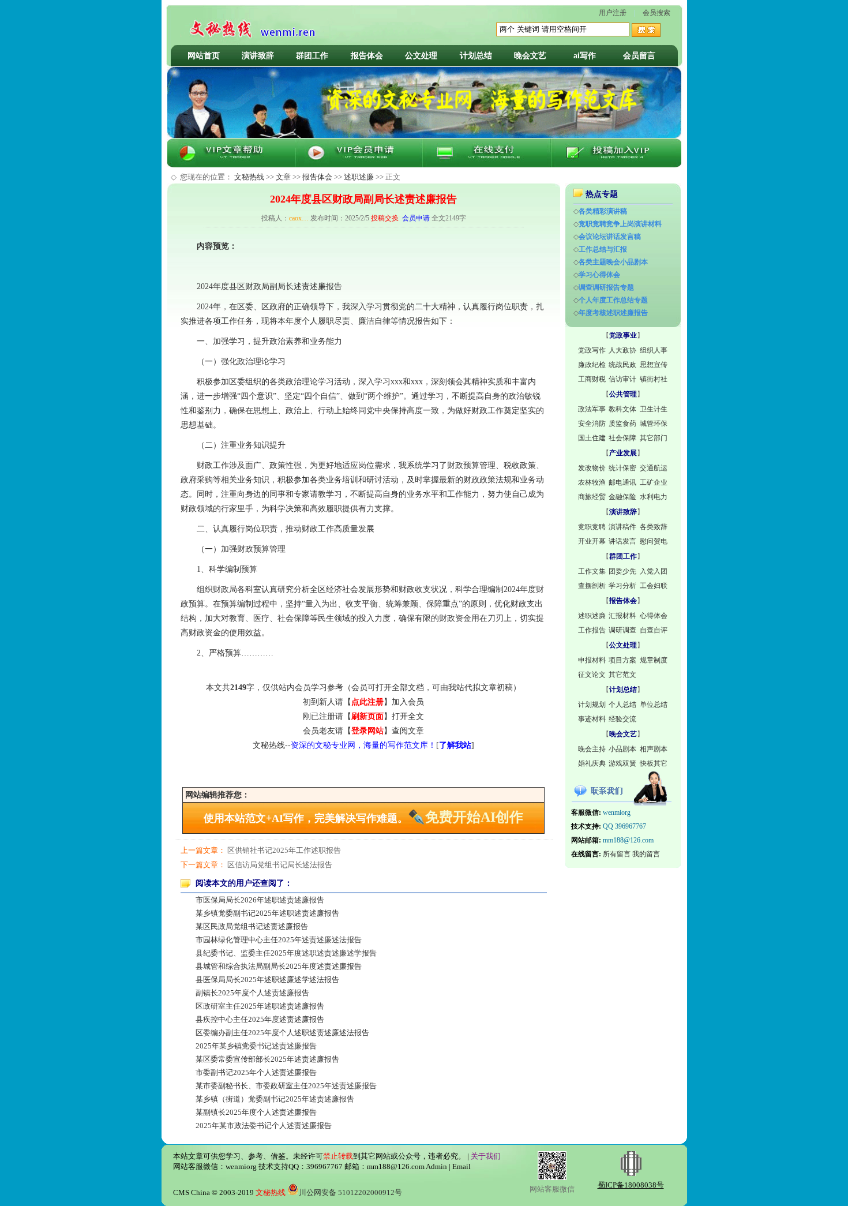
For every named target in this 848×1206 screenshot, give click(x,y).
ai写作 (584, 55)
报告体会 (367, 55)
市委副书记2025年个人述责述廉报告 (256, 1072)
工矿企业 (653, 482)
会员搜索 (656, 13)
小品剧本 (622, 749)
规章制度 (653, 660)
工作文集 (592, 571)
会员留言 (639, 55)
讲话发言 (622, 541)
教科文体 (622, 409)
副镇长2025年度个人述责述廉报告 (252, 992)
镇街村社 (653, 379)
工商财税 (592, 379)
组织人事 (653, 350)
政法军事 (592, 409)
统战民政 (622, 365)
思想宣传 (653, 365)
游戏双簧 (622, 763)
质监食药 (622, 424)
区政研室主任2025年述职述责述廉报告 (260, 1006)
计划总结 (476, 55)
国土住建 (592, 438)
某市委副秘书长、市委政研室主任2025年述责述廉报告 (286, 1085)
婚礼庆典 (592, 763)
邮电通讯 (622, 482)
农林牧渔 (592, 482)
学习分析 (622, 586)
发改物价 (592, 468)
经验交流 (622, 719)
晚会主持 (592, 749)
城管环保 (653, 424)
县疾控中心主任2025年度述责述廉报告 (260, 1019)
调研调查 (622, 630)
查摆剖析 (592, 586)
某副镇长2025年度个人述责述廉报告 (256, 1112)
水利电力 (653, 497)
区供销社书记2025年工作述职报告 (284, 850)
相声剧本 (653, 749)
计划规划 (592, 705)
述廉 (318, 286)
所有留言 (617, 854)
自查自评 (653, 630)
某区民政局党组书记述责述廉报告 (252, 926)
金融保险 (622, 497)
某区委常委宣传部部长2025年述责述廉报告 (267, 1059)
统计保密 (622, 468)
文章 (283, 177)
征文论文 (592, 675)
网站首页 (203, 55)
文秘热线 (249, 177)
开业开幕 (592, 541)
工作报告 (592, 630)
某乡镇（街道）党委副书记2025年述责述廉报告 (275, 1099)
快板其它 (653, 763)
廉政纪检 (592, 365)
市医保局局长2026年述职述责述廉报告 (260, 900)
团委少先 (622, 571)
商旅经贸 (592, 497)
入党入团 (653, 571)
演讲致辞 (258, 55)
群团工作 (312, 55)
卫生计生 (653, 409)
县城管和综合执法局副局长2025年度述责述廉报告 (279, 966)
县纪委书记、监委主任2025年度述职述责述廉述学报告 (286, 953)
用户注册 (612, 13)
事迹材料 (592, 719)
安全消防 (592, 424)
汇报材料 (622, 616)
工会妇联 (653, 586)
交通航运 (653, 468)
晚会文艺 (530, 55)
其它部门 (653, 438)
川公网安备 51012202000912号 (350, 1192)
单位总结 (653, 705)
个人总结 (622, 705)
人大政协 (622, 350)
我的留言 (646, 854)
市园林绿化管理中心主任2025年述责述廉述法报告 (279, 939)
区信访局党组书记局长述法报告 (279, 864)
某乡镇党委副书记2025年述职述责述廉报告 (267, 913)
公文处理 (421, 55)
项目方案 (622, 660)
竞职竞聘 (592, 527)
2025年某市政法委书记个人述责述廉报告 (264, 1125)
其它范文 (622, 675)
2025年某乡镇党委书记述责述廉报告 (256, 1046)
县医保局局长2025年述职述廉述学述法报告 (267, 979)
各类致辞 (653, 527)
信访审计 (622, 379)
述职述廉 (359, 177)
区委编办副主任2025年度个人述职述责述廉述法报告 (282, 1032)
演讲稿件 (622, 527)
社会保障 (622, 438)
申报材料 (592, 660)
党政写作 (592, 350)
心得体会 (653, 616)
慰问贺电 (653, 541)
